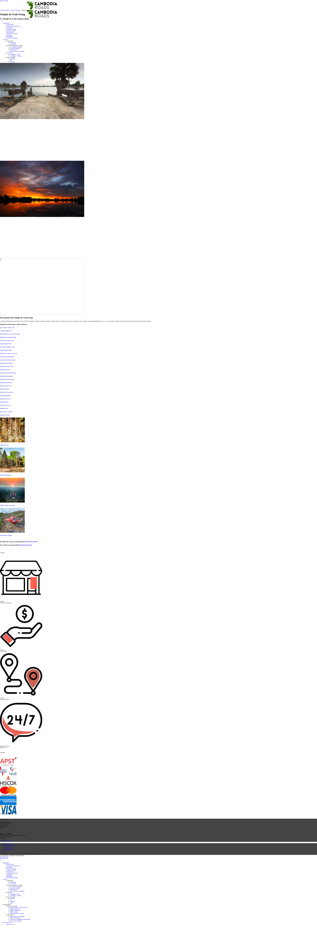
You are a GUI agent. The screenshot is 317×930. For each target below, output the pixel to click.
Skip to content (4, 0)
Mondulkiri (9, 36)
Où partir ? (9, 53)
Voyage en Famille (15, 48)
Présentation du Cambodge (17, 913)
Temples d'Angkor (15, 10)
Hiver (11, 903)
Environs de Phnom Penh (13, 26)
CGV (4, 851)
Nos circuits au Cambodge (10, 845)
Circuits (5, 39)
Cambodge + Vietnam (15, 56)
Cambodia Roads (4, 10)
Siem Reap (9, 27)
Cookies (39, 854)
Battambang (10, 32)
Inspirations (6, 23)
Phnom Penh (10, 24)
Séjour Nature (13, 50)
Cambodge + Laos (15, 54)
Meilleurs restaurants (15, 910)
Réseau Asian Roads (8, 848)
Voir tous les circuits (30, 541)
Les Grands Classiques (16, 47)
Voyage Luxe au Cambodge (17, 51)
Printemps (12, 59)
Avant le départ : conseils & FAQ (18, 907)
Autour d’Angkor (11, 30)
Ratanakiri (9, 35)
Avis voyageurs (7, 847)
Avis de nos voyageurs (16, 921)
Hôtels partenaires (14, 909)
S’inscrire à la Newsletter (6, 841)
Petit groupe (13, 42)
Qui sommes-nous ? (8, 844)
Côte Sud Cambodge (12, 38)
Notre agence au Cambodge (17, 916)
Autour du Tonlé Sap (12, 33)
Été (11, 60)
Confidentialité (7, 849)
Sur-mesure (13, 44)
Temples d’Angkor (11, 29)
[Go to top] (0, 860)
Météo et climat (14, 912)
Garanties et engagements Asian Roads (20, 919)
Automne (12, 62)
